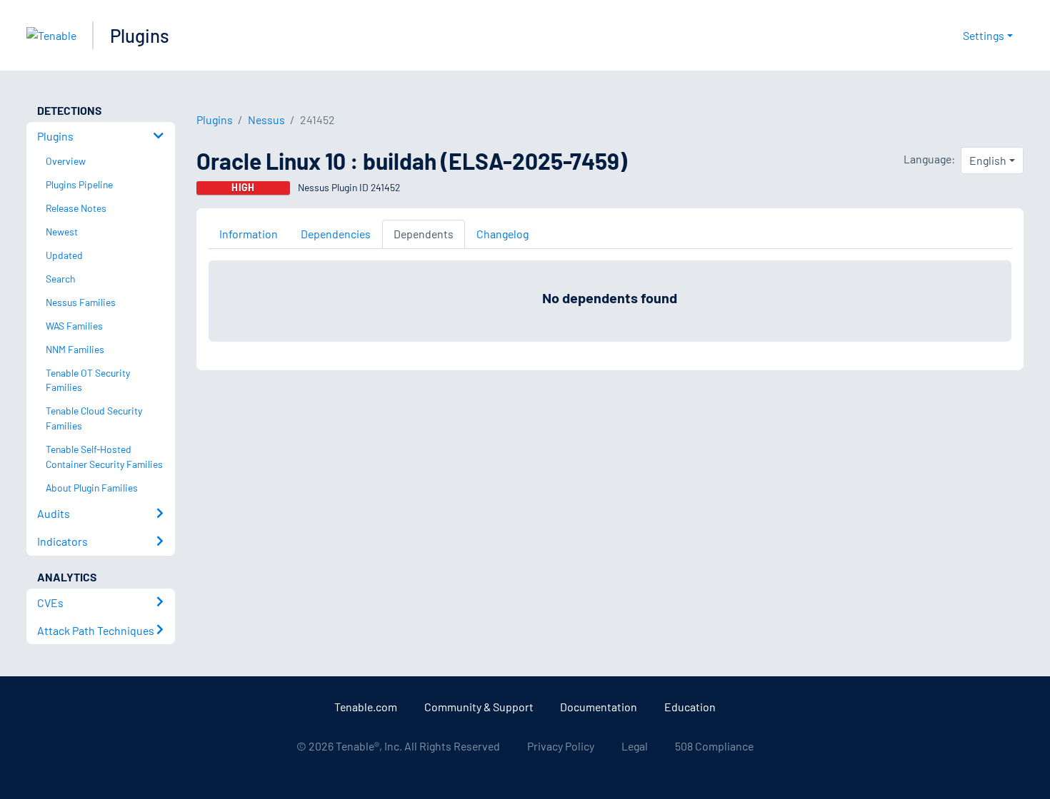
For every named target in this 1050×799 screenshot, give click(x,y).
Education (690, 706)
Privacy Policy (560, 746)
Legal (634, 746)
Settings (983, 35)
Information (248, 233)
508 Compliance (714, 746)
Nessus (266, 119)
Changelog (502, 233)
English (987, 160)
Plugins (139, 35)
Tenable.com (365, 706)
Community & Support (479, 706)
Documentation (598, 706)
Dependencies (336, 233)
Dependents (424, 233)
